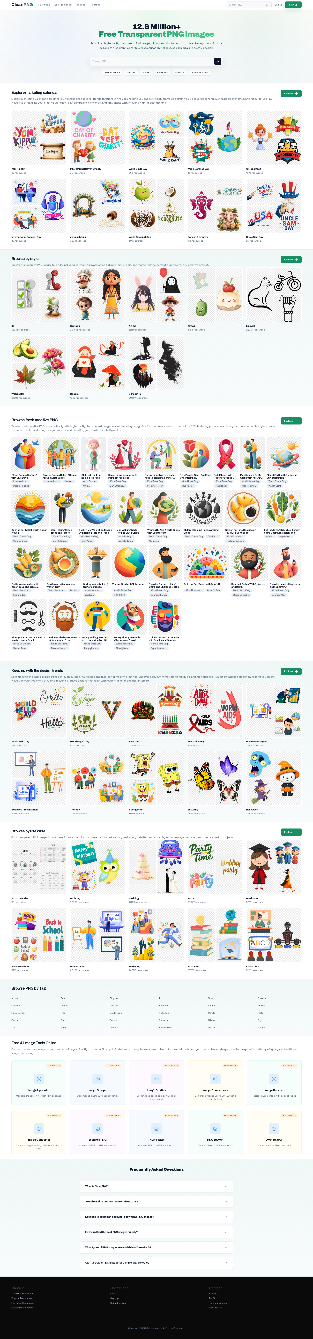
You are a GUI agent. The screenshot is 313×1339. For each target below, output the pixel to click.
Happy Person (91, 648)
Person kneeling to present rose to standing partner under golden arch (160, 478)
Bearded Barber (159, 595)
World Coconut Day (140, 237)
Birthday (75, 898)
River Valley (87, 541)
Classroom (252, 966)
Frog (63, 1012)
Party (190, 898)
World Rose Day (118, 481)
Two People (188, 485)
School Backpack (200, 72)
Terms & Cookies (218, 1302)
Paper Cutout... (159, 648)
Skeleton (179, 72)
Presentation (77, 966)
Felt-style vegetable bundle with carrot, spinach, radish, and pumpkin (282, 533)
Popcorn (114, 1020)
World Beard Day (159, 590)
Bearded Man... (59, 648)
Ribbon (212, 1020)
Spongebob (135, 809)
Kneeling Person (155, 485)
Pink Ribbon (221, 485)
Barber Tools (19, 648)
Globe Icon (119, 594)
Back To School (112, 72)
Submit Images (118, 1302)
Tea (13, 1027)
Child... (86, 485)
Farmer (212, 1005)
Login (113, 1293)
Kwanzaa (134, 741)
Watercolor (17, 394)
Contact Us (215, 1307)
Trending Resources (22, 1293)
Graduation (252, 898)
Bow (210, 998)
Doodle (74, 394)
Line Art (250, 326)
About (212, 1293)
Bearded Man (278, 595)
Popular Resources (21, 1298)
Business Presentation (24, 809)
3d (12, 326)
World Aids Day (195, 741)
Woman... (154, 541)
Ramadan (164, 1020)
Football (95, 4)
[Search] (267, 5)
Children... (213, 536)
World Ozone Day (251, 481)
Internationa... (21, 481)
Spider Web (162, 72)
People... (69, 481)
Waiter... (89, 595)
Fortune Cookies (235, 541)
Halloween (44, 4)
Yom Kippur (17, 169)
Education (193, 966)
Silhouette (135, 394)
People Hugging (21, 485)
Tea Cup (74, 590)
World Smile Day (138, 169)
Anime (132, 326)
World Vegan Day (79, 741)
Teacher (81, 4)
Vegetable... (285, 536)
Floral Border (18, 1012)
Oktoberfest (253, 169)
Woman (261, 1027)
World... (270, 536)
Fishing (261, 1005)
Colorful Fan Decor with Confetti (202, 584)
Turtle (64, 1027)
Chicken (15, 1005)
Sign (260, 1020)
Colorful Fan (213, 590)
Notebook (164, 1012)
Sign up (293, 4)
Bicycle (114, 998)
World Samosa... (235, 536)
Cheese (262, 998)
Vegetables (165, 1027)
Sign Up (114, 1298)
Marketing (134, 966)
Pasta (14, 1020)
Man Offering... (117, 485)
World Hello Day (20, 741)
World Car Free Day (198, 169)
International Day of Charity (85, 169)
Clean (22, 4)
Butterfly (192, 809)
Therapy (75, 809)
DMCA (212, 1298)
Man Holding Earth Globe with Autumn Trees (250, 478)
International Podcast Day (26, 237)
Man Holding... (249, 485)
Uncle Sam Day (254, 237)
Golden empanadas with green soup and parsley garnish (24, 587)
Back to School (63, 4)
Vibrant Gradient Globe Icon (128, 584)
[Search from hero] (217, 61)
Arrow (14, 998)
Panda (211, 1012)
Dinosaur (164, 1005)
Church (64, 1005)
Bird (161, 998)
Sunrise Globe (20, 541)
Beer (63, 998)
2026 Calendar (19, 898)
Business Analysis (256, 741)
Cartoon (75, 326)
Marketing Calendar (22, 1307)
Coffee (145, 72)
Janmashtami (78, 237)
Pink (63, 1020)
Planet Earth (275, 485)
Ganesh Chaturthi (197, 237)
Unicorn (114, 1027)
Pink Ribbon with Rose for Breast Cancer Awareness (224, 478)
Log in (278, 4)
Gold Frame (116, 1012)
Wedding (134, 898)
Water (211, 1027)
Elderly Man (122, 648)
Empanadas (19, 595)
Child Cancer (89, 481)
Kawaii (191, 326)
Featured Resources (22, 1302)
